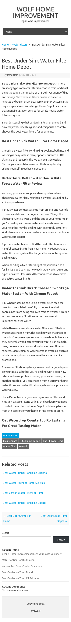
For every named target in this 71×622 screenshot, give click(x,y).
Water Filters (19, 44)
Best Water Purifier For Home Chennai (25, 472)
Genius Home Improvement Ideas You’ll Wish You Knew (32, 554)
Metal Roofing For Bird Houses (19, 560)
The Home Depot (30, 441)
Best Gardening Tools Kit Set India (20, 578)
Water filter (9, 446)
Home (5, 44)
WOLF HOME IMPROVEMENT (35, 12)
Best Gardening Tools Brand (17, 572)
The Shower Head (53, 441)
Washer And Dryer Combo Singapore (22, 566)
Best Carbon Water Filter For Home (23, 492)
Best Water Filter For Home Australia (24, 482)
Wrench (23, 446)
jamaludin (12, 74)
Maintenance (10, 441)
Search (5, 532)
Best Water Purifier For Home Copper (24, 502)
